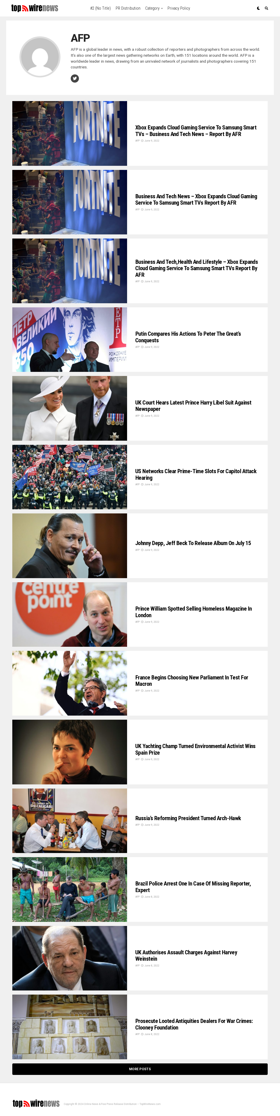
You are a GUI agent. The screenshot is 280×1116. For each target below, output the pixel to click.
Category (152, 8)
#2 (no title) (100, 8)
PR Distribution (128, 8)
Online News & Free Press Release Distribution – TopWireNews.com (122, 1104)
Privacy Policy (178, 8)
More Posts (140, 1069)
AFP (137, 140)
